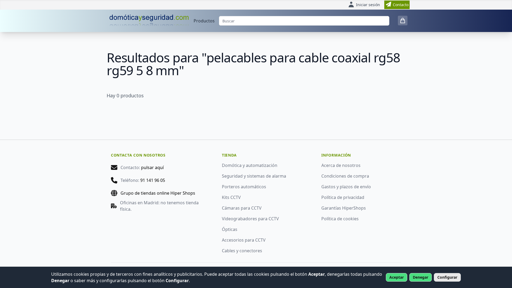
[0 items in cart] (402, 20)
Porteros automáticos (244, 187)
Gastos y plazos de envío (346, 187)
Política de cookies (340, 219)
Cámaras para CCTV (242, 208)
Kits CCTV (231, 197)
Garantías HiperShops (343, 208)
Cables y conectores (242, 251)
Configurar (447, 277)
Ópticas (229, 229)
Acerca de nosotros (341, 165)
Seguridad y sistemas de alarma (254, 176)
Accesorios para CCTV (244, 240)
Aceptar (396, 277)
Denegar (420, 277)
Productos (204, 21)
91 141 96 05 (152, 180)
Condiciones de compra (345, 176)
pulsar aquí (152, 167)
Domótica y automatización (249, 165)
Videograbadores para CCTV (250, 219)
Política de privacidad (342, 197)
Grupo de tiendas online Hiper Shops (158, 193)
